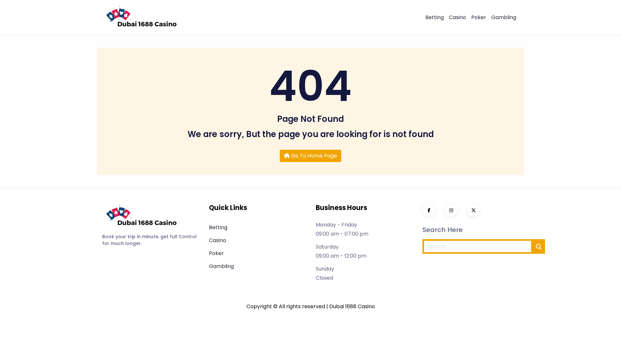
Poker (478, 17)
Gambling (503, 17)
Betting (434, 17)
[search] (539, 246)
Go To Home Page (313, 155)
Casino (457, 17)
